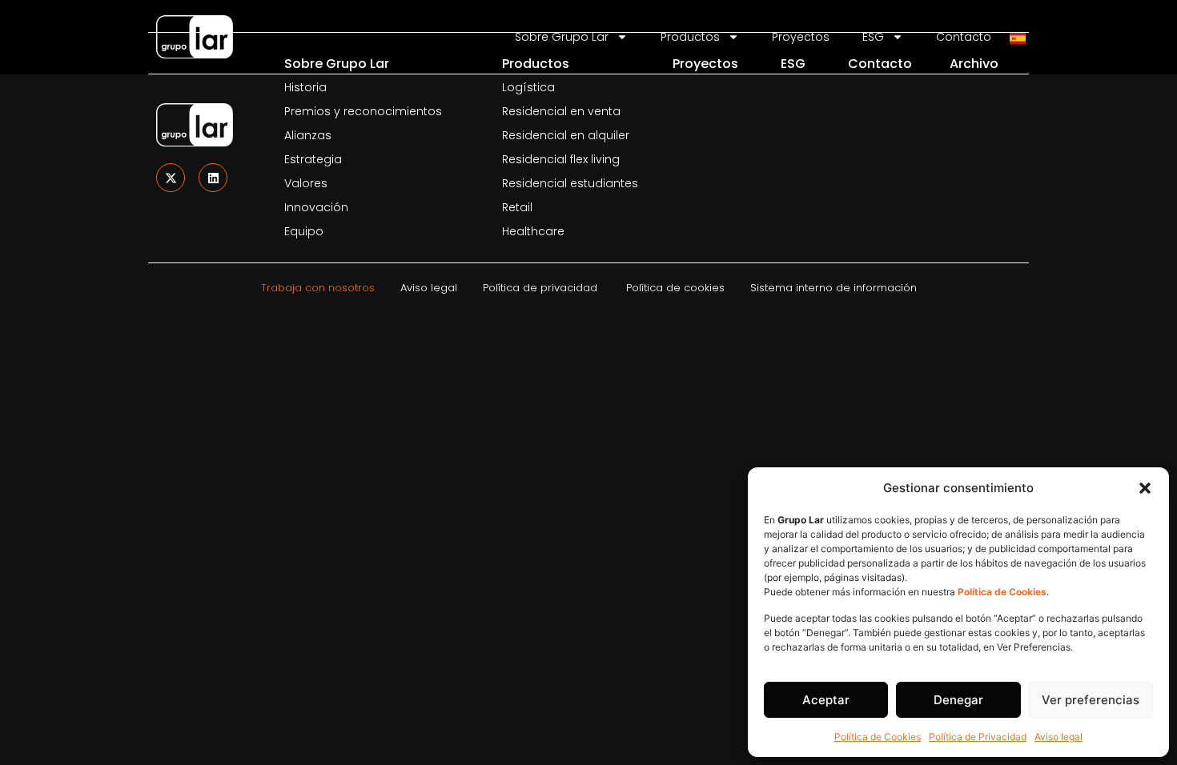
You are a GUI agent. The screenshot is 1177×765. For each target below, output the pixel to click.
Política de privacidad (540, 287)
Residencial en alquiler (565, 135)
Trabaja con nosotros (318, 287)
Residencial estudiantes (570, 183)
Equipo (303, 231)
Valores (305, 183)
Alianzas (307, 135)
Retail (517, 207)
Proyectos (705, 63)
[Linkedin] (213, 177)
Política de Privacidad (977, 737)
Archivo (974, 63)
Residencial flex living (561, 159)
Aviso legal (1058, 737)
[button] (1145, 488)
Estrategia (313, 159)
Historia (305, 87)
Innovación (316, 207)
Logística (528, 87)
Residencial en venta (561, 111)
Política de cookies (675, 287)
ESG (793, 63)
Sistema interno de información (833, 287)
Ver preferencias (1090, 699)
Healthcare (533, 231)
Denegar (958, 699)
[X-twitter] (170, 177)
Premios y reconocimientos (363, 111)
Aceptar (826, 699)
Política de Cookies (877, 737)
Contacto (880, 63)
